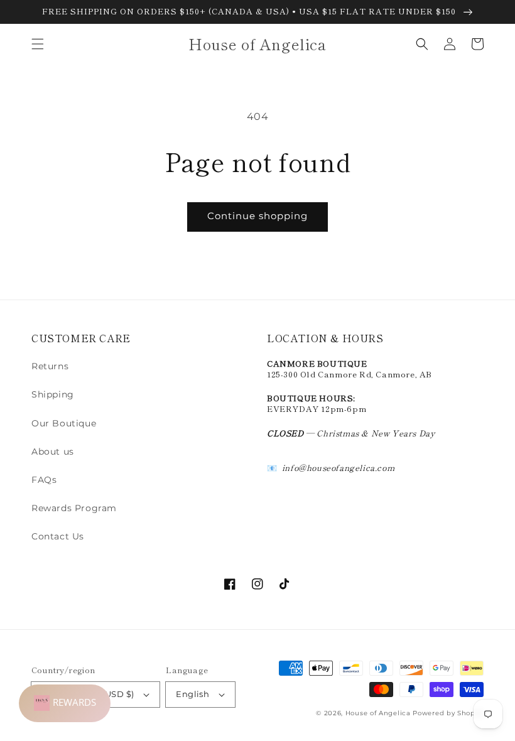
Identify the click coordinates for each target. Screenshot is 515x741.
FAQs (44, 479)
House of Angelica (378, 713)
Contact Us (57, 536)
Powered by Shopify (448, 713)
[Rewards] (65, 703)
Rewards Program (74, 508)
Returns (49, 366)
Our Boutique (63, 423)
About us (52, 451)
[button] (38, 44)
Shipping (52, 394)
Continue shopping (257, 216)
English (192, 694)
